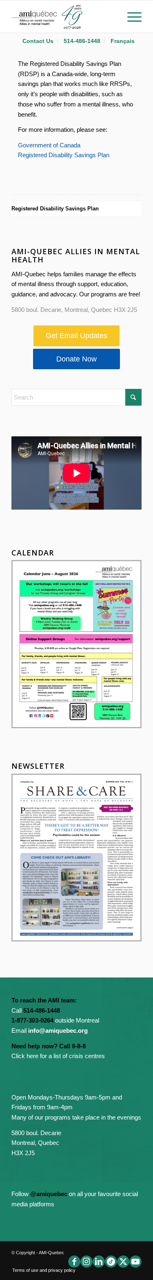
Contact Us (37, 41)
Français (123, 41)
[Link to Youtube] (135, 1261)
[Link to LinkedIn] (99, 1261)
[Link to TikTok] (111, 1261)
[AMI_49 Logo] (63, 16)
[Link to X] (123, 1261)
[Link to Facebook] (74, 1261)
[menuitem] (38, 41)
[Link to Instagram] (86, 1261)
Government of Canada (49, 145)
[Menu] (130, 16)
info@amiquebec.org (58, 1030)
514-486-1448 (82, 41)
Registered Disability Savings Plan (63, 154)
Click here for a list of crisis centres (58, 1055)
